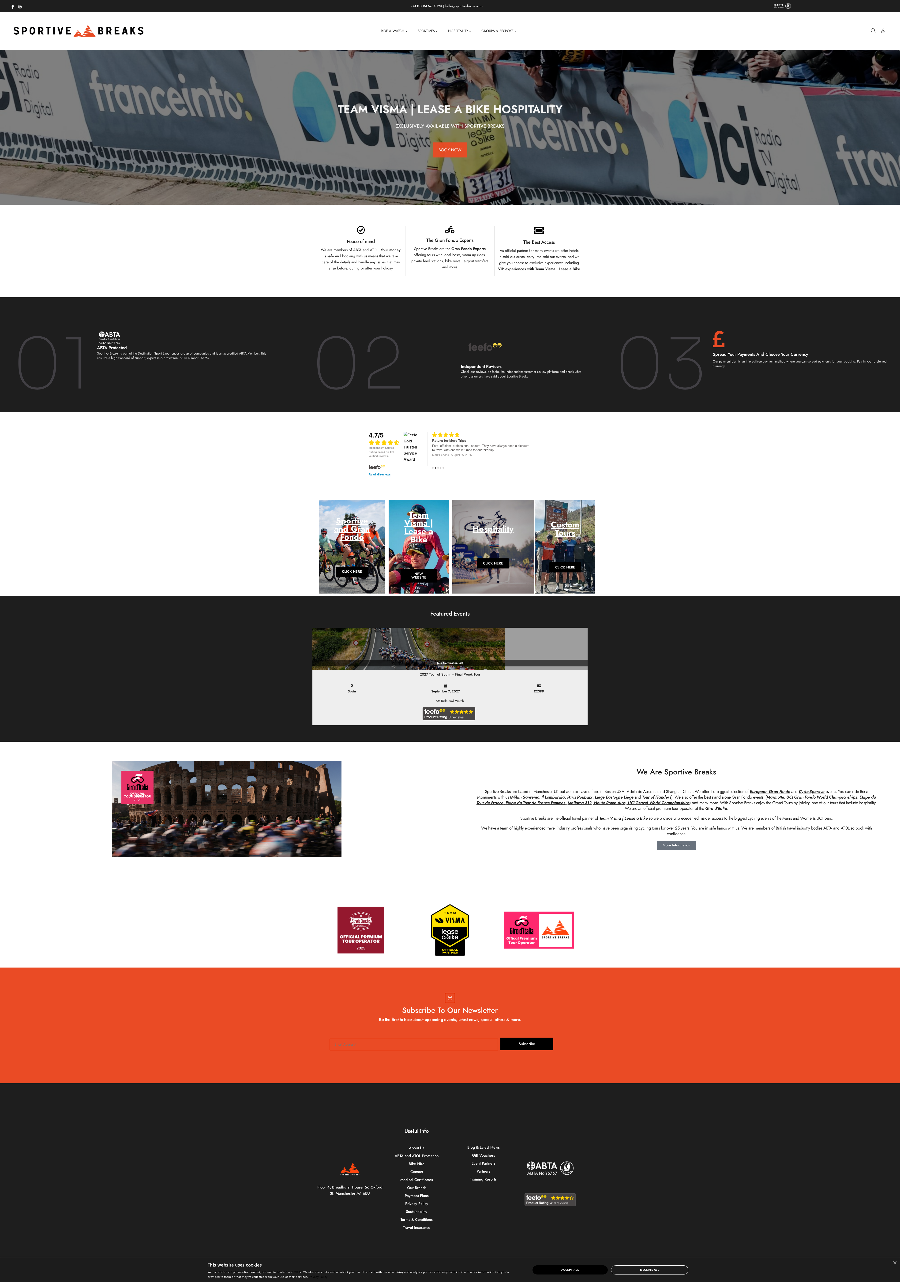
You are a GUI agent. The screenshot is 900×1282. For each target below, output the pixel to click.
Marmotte (775, 797)
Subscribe (527, 1044)
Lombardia (555, 797)
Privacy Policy (318, 1277)
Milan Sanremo (525, 797)
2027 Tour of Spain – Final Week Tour (450, 674)
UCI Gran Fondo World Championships (821, 797)
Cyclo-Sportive (812, 792)
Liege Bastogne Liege (614, 797)
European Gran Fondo (770, 792)
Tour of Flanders (656, 797)
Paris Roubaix (579, 797)
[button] (443, 201)
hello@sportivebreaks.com (464, 6)
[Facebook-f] (12, 6)
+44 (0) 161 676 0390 (426, 6)
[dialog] (450, 1270)
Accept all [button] (570, 1270)
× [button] (894, 1263)
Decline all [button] (649, 1270)
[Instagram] (20, 6)
